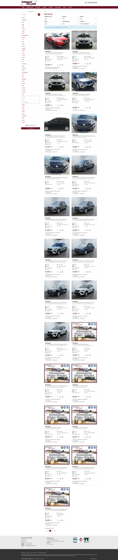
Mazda (23, 70)
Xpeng (23, 120)
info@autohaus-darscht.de (30, 545)
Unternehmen (58, 7)
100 (52, 530)
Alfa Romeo (24, 20)
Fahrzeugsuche (30, 7)
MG (22, 74)
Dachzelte (51, 7)
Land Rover (24, 63)
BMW (23, 24)
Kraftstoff (64, 16)
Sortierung (82, 21)
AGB (31, 552)
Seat (23, 94)
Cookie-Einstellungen (42, 552)
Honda (23, 46)
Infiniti (23, 50)
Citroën (23, 28)
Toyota (23, 113)
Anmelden (23, 552)
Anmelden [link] (31, 128)
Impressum (28, 552)
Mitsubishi (24, 79)
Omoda (23, 83)
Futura (23, 44)
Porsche (23, 90)
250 (55, 530)
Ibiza (23, 100)
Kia (22, 61)
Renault (23, 92)
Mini (23, 76)
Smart (23, 107)
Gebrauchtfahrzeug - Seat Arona (57, 50)
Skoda (23, 104)
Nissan (23, 81)
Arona (24, 97)
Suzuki (23, 111)
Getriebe (81, 16)
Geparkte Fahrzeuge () (31, 125)
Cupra (23, 31)
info (45, 11)
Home (23, 7)
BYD (23, 26)
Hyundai (23, 48)
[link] (58, 65)
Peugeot (23, 87)
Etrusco (23, 37)
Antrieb (45, 21)
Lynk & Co (24, 68)
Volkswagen (24, 115)
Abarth (23, 17)
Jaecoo (23, 55)
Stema (23, 109)
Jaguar (23, 57)
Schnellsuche (30, 11)
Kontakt (70, 7)
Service (64, 7)
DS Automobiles (25, 35)
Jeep (23, 59)
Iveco (23, 52)
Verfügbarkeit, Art (48, 16)
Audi (23, 22)
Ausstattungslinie (65, 21)
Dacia (23, 33)
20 (48, 530)
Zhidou (23, 122)
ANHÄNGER (44, 7)
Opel (23, 85)
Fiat (23, 39)
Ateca (24, 98)
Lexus (23, 66)
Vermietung (37, 7)
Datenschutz (35, 552)
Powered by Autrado (93, 558)
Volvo (23, 117)
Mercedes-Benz (25, 72)
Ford (23, 41)
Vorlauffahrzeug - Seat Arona (84, 50)
